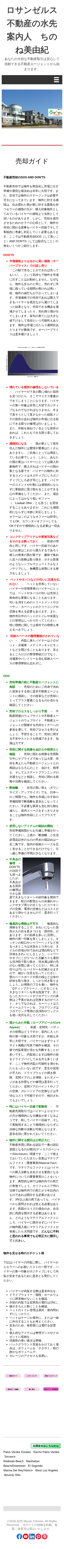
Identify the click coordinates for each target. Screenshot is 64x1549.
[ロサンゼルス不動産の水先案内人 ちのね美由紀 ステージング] (32, 1376)
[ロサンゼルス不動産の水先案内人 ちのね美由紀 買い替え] (32, 1390)
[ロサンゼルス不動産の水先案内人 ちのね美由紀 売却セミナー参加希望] (51, 1390)
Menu (57, 80)
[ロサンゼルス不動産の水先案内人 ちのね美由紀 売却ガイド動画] (13, 1390)
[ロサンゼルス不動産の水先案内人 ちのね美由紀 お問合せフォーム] (46, 1447)
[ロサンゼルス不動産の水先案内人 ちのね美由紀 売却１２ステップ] (51, 1376)
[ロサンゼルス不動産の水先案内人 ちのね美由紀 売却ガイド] (13, 1376)
